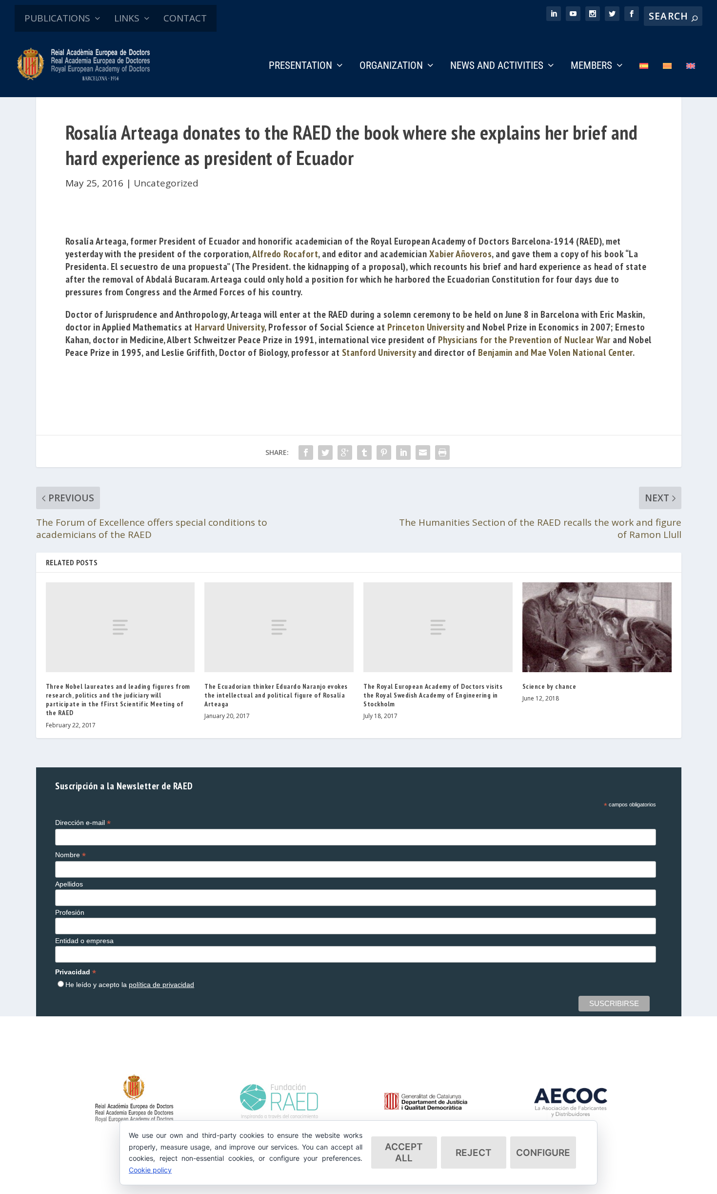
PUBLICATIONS (57, 18)
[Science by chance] (597, 627)
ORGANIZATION (391, 66)
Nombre (70, 855)
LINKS (126, 18)
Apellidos (69, 884)
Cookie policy (150, 1170)
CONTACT (185, 18)
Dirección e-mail (83, 822)
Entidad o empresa (84, 941)
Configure (543, 1152)
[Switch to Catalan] (667, 79)
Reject (474, 1152)
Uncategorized (166, 183)
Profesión (69, 912)
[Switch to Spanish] (643, 79)
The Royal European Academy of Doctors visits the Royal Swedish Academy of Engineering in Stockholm (432, 695)
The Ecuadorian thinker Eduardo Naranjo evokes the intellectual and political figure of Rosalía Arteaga (276, 695)
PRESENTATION (300, 66)
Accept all (404, 1152)
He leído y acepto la (129, 984)
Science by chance (549, 686)
